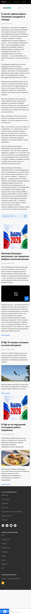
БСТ (10, 2)
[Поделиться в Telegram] (22, 216)
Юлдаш (24, 2)
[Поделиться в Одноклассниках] (18, 216)
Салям (4, 560)
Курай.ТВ (4, 564)
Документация (6, 516)
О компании (5, 499)
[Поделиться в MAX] (12, 216)
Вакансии (5, 503)
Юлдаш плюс (6, 548)
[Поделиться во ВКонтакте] (15, 216)
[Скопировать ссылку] (25, 216)
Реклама (4, 520)
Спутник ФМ (16, 2)
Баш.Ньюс (5, 495)
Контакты (5, 507)
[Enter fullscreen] (29, 611)
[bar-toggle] (27, 8)
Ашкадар (5, 552)
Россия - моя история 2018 (10, 579)
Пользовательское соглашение (12, 511)
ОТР (3, 568)
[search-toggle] (22, 8)
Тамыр (4, 556)
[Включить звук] (26, 298)
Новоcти (4, 2)
